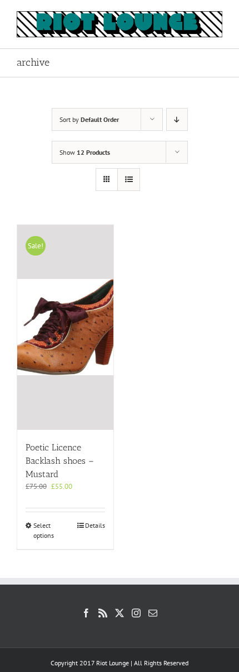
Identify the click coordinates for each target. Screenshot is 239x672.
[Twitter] (119, 613)
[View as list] (129, 179)
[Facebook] (86, 613)
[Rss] (102, 613)
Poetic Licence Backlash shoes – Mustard (60, 460)
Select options (43, 530)
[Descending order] (177, 119)
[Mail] (152, 613)
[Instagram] (136, 613)
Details (95, 525)
